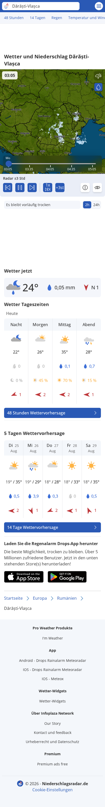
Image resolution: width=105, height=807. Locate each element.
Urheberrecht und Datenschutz (52, 741)
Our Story (52, 723)
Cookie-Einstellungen (52, 790)
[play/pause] (19, 187)
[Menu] (99, 6)
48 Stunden (14, 17)
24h (96, 204)
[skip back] (7, 187)
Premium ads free (52, 764)
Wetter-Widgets (52, 701)
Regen (56, 17)
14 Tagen (37, 17)
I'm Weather (52, 638)
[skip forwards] (32, 187)
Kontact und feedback (52, 732)
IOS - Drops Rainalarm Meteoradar (52, 669)
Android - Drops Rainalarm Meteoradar (52, 660)
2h (87, 204)
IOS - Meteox (52, 678)
